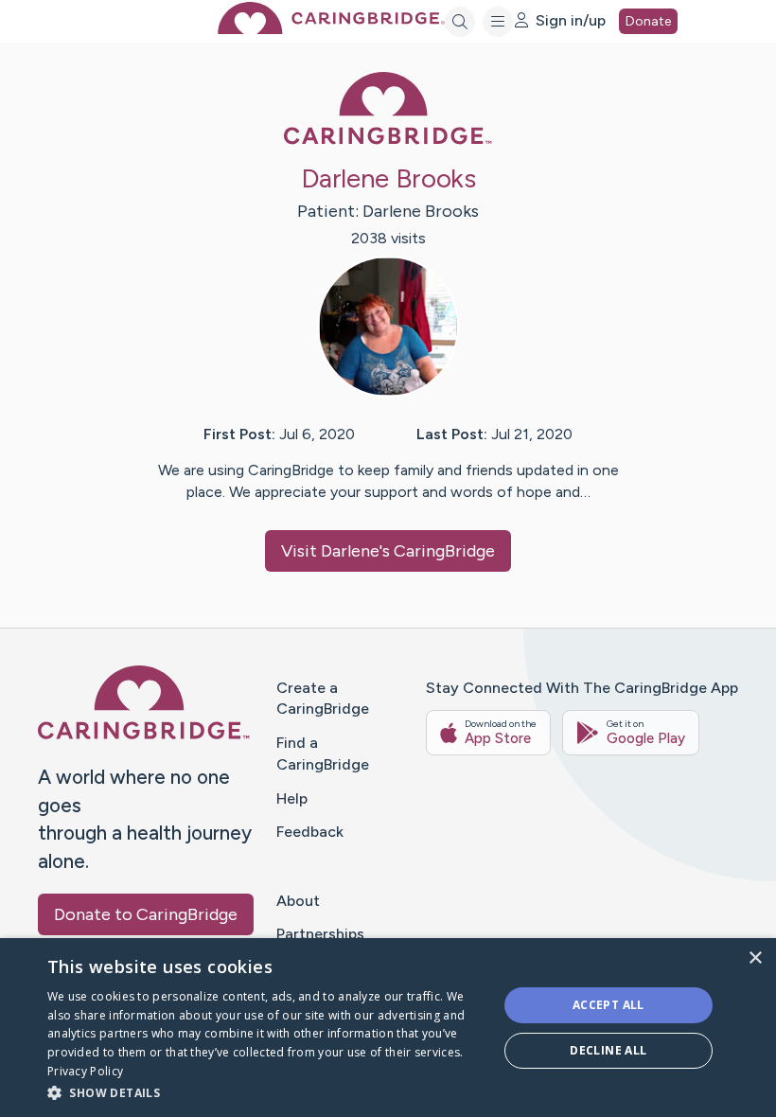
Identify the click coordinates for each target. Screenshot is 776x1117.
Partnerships (320, 934)
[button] (266, 1092)
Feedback (310, 832)
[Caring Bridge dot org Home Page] (331, 29)
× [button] (755, 958)
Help (292, 798)
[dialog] (388, 1027)
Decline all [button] (608, 1050)
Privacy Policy (85, 1071)
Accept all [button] (608, 1005)
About (298, 901)
